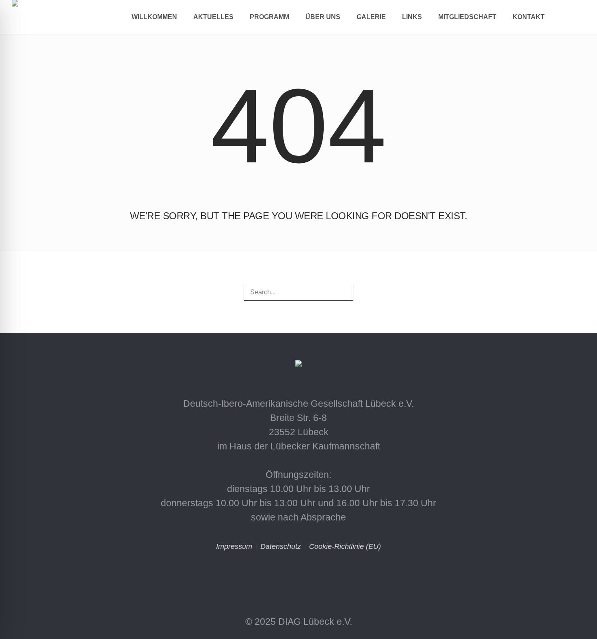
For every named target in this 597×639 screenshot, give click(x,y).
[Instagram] (263, 576)
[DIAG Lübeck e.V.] (298, 366)
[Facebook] (298, 576)
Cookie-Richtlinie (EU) (345, 546)
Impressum (234, 546)
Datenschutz (280, 546)
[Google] (333, 576)
